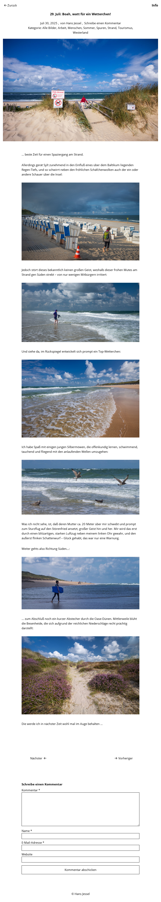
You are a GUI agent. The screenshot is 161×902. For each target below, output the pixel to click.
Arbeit (62, 28)
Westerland (80, 32)
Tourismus (125, 28)
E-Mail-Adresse (33, 842)
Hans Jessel (73, 23)
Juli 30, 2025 (48, 23)
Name (27, 831)
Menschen (75, 28)
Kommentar (31, 790)
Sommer (89, 28)
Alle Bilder (49, 28)
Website (27, 854)
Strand (112, 28)
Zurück (12, 5)
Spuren (101, 28)
